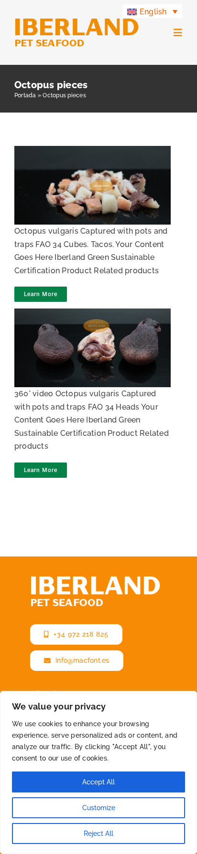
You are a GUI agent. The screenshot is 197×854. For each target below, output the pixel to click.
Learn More (40, 294)
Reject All (98, 833)
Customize (98, 808)
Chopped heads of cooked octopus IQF (89, 171)
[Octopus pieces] (90, 185)
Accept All (98, 782)
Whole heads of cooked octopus (89, 334)
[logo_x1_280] (76, 21)
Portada (25, 95)
